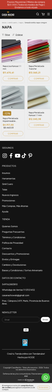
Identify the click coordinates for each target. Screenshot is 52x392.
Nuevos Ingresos (10, 195)
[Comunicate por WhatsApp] (45, 377)
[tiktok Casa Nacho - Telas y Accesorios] (24, 155)
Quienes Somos (10, 226)
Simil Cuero (12, 23)
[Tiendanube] (26, 381)
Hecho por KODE (26, 357)
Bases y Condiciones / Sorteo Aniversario (22, 270)
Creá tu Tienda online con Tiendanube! (26, 353)
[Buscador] (37, 14)
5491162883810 (10, 284)
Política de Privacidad (12, 242)
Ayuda (5, 211)
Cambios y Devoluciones (14, 264)
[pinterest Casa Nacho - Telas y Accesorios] (30, 155)
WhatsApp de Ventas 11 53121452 (18, 289)
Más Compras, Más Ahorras (15, 206)
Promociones (8, 200)
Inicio (4, 23)
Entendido (44, 387)
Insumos (6, 173)
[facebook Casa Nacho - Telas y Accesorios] (11, 155)
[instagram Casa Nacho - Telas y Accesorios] (4, 155)
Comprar (13, 78)
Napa (21, 23)
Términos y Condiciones (13, 237)
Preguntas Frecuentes (13, 231)
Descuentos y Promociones (15, 253)
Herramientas (8, 178)
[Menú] (48, 14)
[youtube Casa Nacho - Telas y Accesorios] (17, 155)
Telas (4, 189)
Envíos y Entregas (10, 259)
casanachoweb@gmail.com (15, 295)
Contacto (7, 248)
